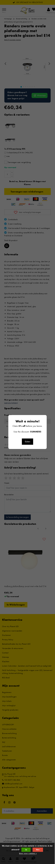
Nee (37, 850)
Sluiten (27, 441)
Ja (26, 850)
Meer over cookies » (28, 854)
